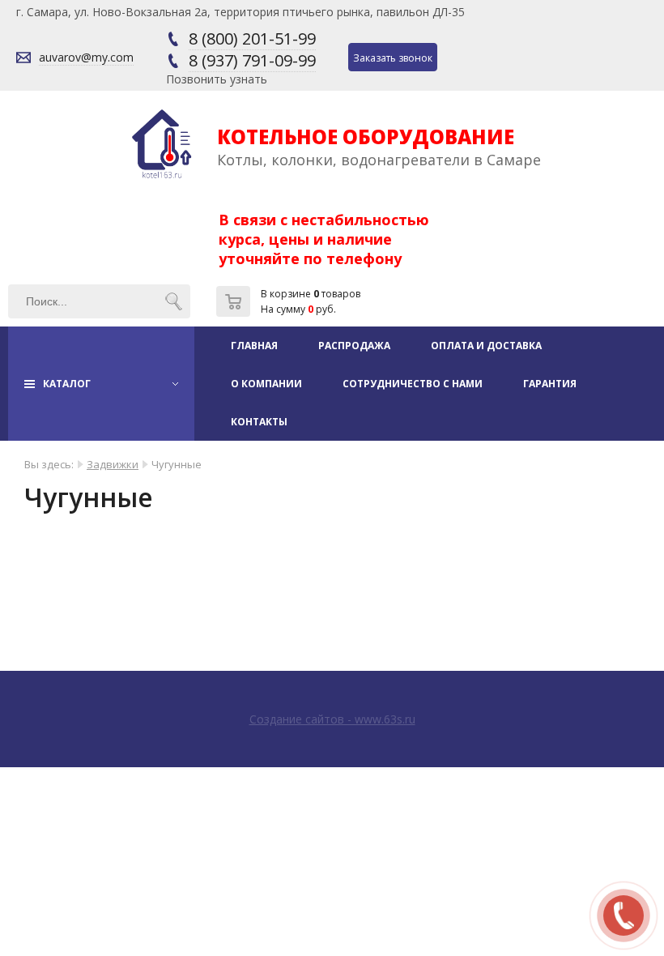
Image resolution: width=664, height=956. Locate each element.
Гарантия (550, 384)
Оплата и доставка (486, 345)
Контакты (259, 422)
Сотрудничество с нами (413, 384)
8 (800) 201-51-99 (252, 38)
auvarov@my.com (86, 57)
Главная (254, 345)
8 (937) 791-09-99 (252, 60)
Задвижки (112, 464)
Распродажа (354, 345)
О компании (266, 384)
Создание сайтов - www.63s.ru (332, 719)
